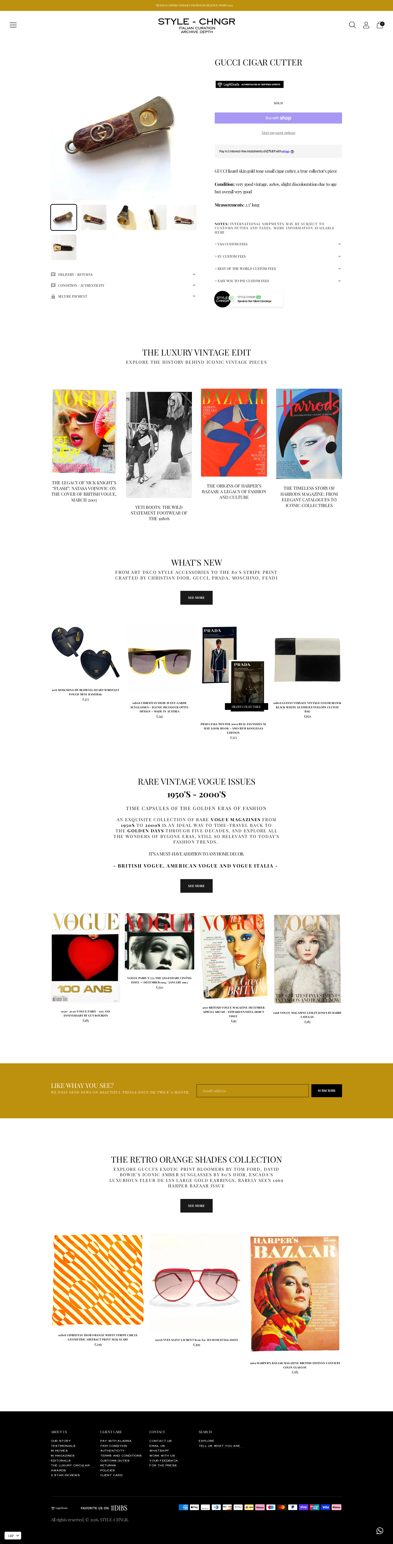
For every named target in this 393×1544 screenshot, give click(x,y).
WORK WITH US (162, 1455)
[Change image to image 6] (63, 247)
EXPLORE (206, 1441)
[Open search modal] (352, 25)
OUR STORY (61, 1441)
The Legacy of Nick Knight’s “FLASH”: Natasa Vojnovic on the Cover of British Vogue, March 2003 (83, 491)
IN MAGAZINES (63, 1455)
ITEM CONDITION (113, 1446)
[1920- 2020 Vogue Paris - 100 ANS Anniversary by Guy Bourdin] (85, 958)
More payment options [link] (278, 132)
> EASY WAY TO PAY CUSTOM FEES (242, 280)
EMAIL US (157, 1446)
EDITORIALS (61, 1460)
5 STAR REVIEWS (65, 1475)
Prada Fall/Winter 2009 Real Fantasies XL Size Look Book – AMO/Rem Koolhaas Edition (234, 728)
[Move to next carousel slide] (346, 657)
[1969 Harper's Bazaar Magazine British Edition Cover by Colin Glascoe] (295, 1294)
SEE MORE (196, 886)
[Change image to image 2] (93, 217)
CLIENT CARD (111, 1475)
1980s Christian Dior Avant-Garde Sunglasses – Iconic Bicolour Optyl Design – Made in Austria (160, 707)
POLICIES (107, 1470)
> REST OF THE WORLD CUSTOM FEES (245, 268)
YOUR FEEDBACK (163, 1460)
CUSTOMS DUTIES (115, 1460)
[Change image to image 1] (63, 217)
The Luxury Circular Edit (74, 1465)
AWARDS (58, 1470)
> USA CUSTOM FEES (231, 244)
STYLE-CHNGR (114, 1519)
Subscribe (327, 1090)
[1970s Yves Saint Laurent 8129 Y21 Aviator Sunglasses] (196, 1282)
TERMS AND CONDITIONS (121, 1455)
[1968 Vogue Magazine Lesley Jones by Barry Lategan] (307, 958)
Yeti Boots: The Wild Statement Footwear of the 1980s (159, 513)
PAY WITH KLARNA (116, 1441)
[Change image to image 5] (183, 217)
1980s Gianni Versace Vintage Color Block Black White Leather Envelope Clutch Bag (307, 707)
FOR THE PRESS (163, 1465)
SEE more (196, 597)
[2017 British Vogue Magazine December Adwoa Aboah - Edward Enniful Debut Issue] (233, 956)
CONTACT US (160, 1441)
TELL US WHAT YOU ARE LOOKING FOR (231, 1446)
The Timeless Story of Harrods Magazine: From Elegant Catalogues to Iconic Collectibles (309, 496)
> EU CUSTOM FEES (230, 256)
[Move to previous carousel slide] (46, 657)
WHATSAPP (159, 1451)
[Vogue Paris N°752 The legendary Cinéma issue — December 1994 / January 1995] (159, 941)
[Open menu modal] (13, 25)
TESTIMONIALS (63, 1446)
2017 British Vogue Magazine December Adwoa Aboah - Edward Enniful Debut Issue (233, 1012)
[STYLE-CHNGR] (196, 25)
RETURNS (108, 1465)
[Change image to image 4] (153, 217)
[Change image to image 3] (123, 217)
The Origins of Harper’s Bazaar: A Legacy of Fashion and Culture (234, 491)
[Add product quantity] (54, 699)
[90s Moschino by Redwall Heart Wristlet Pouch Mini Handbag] (85, 653)
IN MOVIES (59, 1451)
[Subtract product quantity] (69, 699)
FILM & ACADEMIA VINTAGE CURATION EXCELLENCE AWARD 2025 (194, 5)
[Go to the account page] (366, 25)
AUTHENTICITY (112, 1451)
